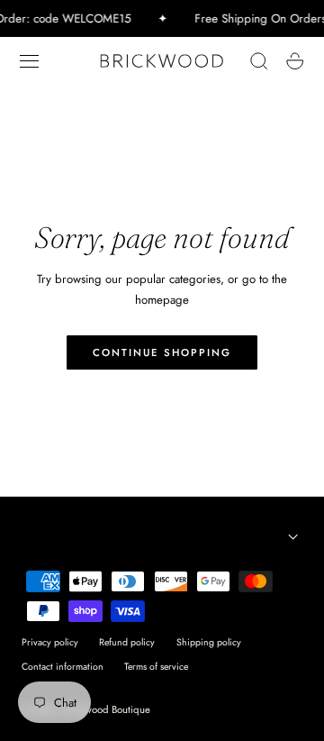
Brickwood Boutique (107, 709)
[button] (30, 61)
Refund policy (127, 642)
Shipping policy (208, 642)
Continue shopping (162, 352)
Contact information (63, 666)
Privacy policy (50, 642)
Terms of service (156, 666)
